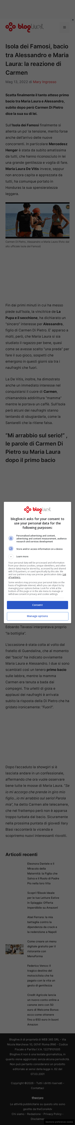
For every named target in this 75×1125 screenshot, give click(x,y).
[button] (37, 556)
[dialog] (37, 562)
